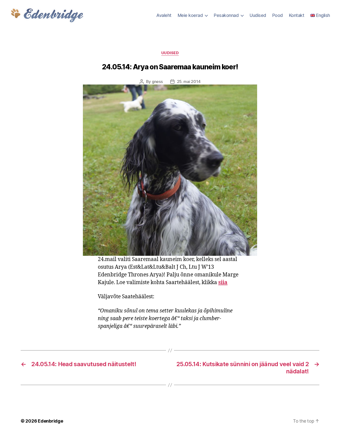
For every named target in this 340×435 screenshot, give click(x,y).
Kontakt (296, 15)
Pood (277, 15)
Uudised (258, 15)
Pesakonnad (226, 15)
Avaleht (163, 15)
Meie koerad (190, 15)
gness (157, 81)
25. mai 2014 (189, 81)
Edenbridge (50, 421)
